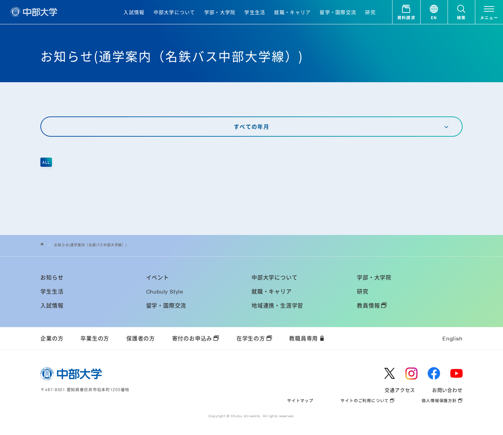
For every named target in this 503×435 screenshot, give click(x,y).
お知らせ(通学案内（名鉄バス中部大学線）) (90, 245)
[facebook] (434, 373)
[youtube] (456, 373)
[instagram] (411, 373)
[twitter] (389, 373)
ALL (46, 162)
